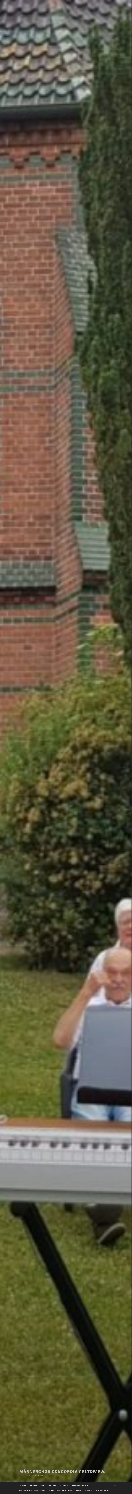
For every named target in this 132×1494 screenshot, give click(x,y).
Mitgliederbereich (102, 1490)
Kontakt (87, 1490)
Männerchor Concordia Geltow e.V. (62, 1471)
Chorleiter (52, 1485)
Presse (78, 1490)
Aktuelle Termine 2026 (80, 1485)
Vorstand (63, 1485)
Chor (42, 1485)
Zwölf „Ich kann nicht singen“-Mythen (32, 1490)
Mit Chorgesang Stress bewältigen (60, 1490)
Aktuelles (33, 1485)
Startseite (22, 1485)
